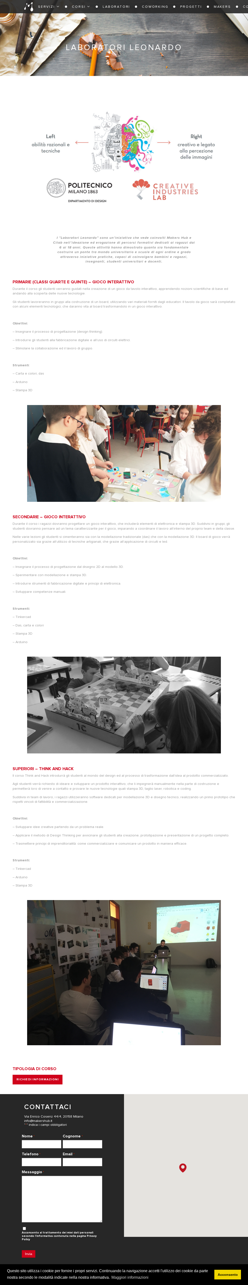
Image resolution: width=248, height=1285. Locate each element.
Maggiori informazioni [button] (129, 1277)
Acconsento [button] (228, 1275)
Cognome (73, 1136)
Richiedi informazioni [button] (37, 1079)
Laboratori (116, 6)
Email (68, 1154)
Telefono (31, 1154)
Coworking (155, 6)
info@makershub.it (38, 1121)
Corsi (78, 6)
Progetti (191, 6)
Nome (28, 1136)
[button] (182, 1168)
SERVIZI (46, 6)
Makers (222, 6)
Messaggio (33, 1172)
